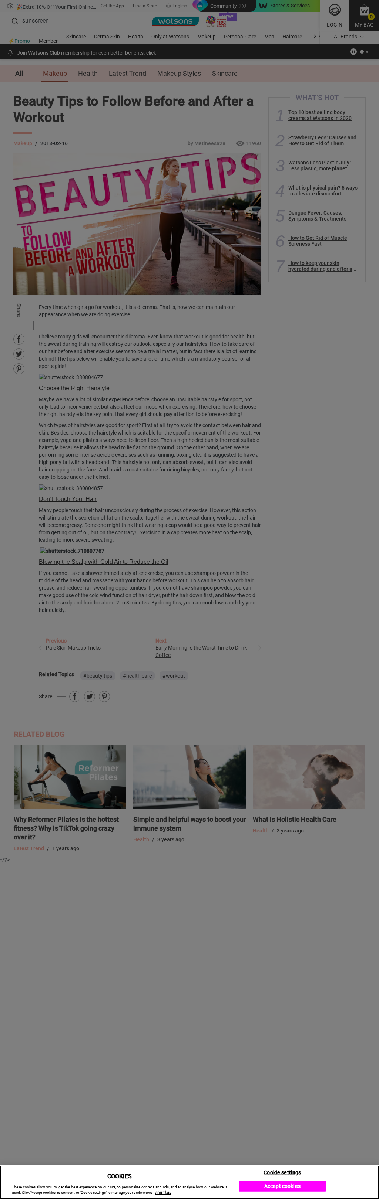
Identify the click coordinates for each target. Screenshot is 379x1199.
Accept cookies (282, 1186)
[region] (189, 1182)
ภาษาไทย (163, 1193)
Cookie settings (282, 1172)
